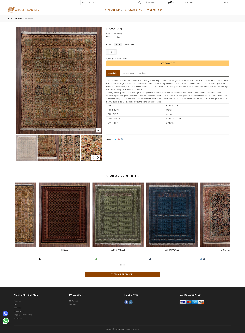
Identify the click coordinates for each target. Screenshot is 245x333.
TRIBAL (149, 250)
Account (151, 2)
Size (108, 37)
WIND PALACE (203, 250)
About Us (17, 301)
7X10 (118, 37)
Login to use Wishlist (118, 59)
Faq (15, 304)
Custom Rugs (133, 10)
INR (225, 3)
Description (113, 73)
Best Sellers (154, 10)
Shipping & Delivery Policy (23, 315)
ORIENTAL (42, 250)
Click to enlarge (98, 130)
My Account (73, 301)
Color (108, 45)
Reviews (142, 73)
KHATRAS (95, 250)
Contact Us (18, 318)
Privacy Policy (19, 311)
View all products (122, 274)
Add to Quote (168, 63)
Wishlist (189, 2)
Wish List (72, 304)
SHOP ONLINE (112, 10)
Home (20, 18)
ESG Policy (18, 308)
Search (139, 2)
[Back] (10, 18)
